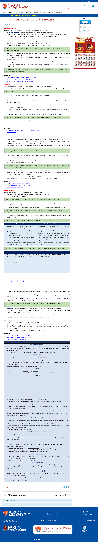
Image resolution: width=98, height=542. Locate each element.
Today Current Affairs (8, 12)
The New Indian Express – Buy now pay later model (19, 185)
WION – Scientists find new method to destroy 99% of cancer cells (22, 77)
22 (89, 29)
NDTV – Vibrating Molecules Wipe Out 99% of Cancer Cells (20, 79)
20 (86, 29)
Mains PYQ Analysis (19, 12)
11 (83, 27)
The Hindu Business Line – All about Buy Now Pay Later (20, 183)
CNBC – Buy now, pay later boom (15, 187)
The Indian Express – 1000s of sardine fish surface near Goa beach (23, 130)
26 (85, 30)
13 (86, 27)
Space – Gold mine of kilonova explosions (17, 281)
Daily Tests (28, 12)
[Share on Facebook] (64, 487)
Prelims (53, 8)
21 (88, 29)
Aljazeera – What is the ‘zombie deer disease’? (18, 339)
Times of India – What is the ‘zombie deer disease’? (19, 337)
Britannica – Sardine (11, 134)
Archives (51, 12)
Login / (91, 1)
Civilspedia (44, 12)
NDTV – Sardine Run (11, 132)
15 (89, 27)
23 (80, 30)
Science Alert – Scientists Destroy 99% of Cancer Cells (20, 81)
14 (88, 27)
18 (83, 29)
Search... (76, 5)
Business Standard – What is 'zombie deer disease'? (19, 335)
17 (82, 29)
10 (82, 27)
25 (83, 30)
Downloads (36, 12)
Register (94, 1)
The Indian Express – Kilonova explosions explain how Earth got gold (23, 278)
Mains (56, 8)
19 (85, 29)
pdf (6, 487)
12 (85, 27)
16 (80, 29)
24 (82, 30)
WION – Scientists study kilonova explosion (17, 280)
